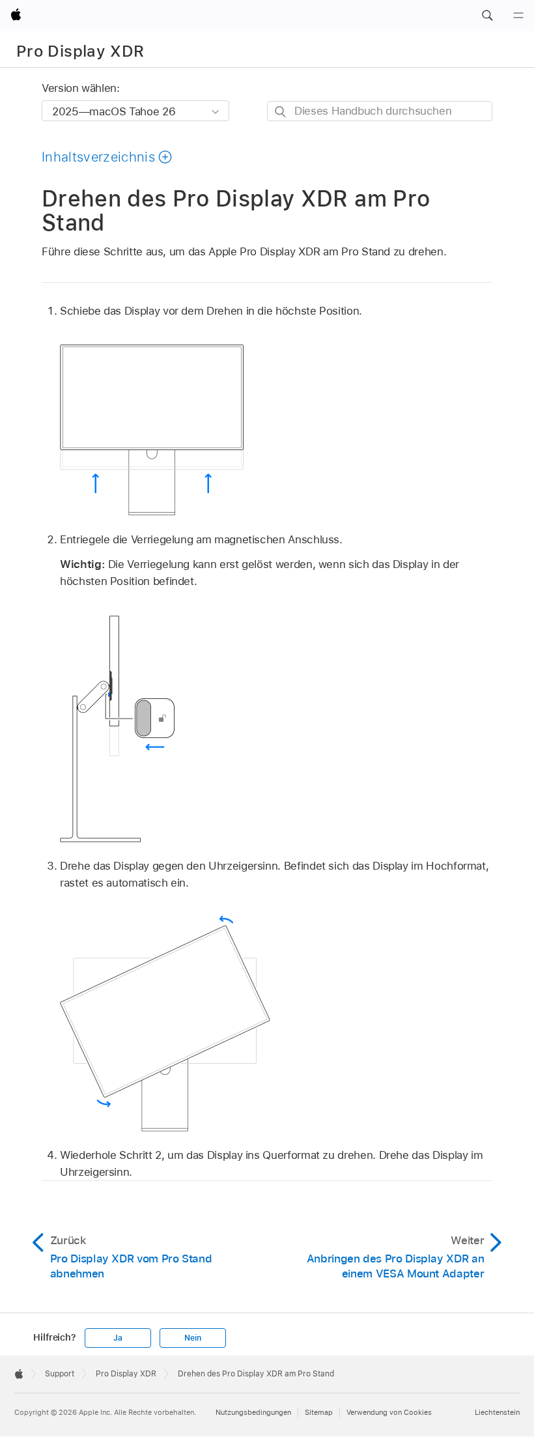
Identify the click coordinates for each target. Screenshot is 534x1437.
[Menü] (518, 15)
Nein (192, 1338)
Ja (117, 1338)
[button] (487, 15)
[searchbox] (379, 111)
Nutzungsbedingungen (253, 1412)
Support (59, 1373)
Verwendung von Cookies (389, 1412)
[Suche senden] (281, 112)
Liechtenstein (497, 1412)
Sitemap (319, 1412)
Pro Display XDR (80, 51)
